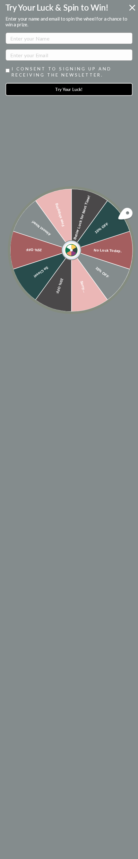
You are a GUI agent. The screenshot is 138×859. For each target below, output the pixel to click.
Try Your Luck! (69, 89)
